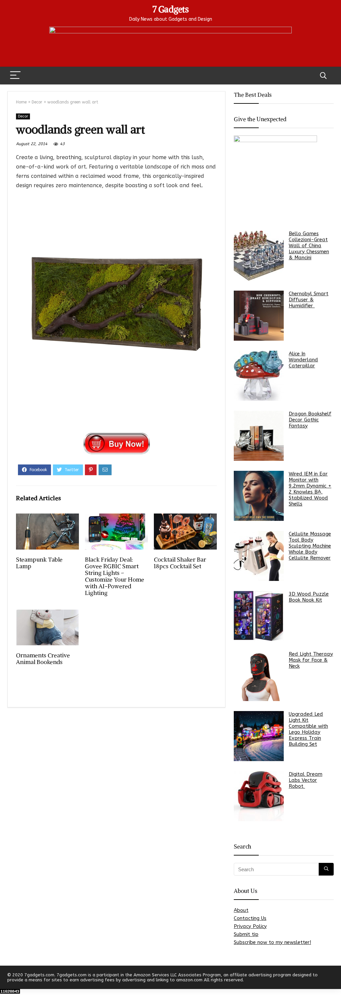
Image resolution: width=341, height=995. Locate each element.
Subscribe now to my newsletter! (272, 942)
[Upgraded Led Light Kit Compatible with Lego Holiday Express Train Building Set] (259, 736)
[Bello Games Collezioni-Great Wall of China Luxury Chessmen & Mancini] (259, 256)
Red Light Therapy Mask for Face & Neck (311, 660)
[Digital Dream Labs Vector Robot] (259, 796)
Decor (37, 102)
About (241, 910)
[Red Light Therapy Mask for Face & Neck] (259, 676)
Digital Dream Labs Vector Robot (305, 780)
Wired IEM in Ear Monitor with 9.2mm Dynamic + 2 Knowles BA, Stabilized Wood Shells (310, 489)
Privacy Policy (250, 926)
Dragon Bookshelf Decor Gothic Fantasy (310, 420)
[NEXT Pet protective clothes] (334, 978)
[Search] (323, 75)
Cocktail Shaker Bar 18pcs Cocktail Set (180, 563)
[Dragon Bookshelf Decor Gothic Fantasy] (259, 436)
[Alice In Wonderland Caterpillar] (259, 376)
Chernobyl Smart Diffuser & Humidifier (308, 300)
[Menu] (15, 75)
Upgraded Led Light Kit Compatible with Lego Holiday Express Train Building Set (308, 729)
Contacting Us (250, 918)
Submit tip (246, 934)
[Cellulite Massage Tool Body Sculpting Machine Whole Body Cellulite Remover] (259, 556)
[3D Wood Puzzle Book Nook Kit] (259, 616)
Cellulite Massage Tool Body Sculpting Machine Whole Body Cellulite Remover (310, 546)
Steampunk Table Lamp (39, 563)
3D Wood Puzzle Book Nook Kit (309, 597)
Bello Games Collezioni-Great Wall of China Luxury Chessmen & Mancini (309, 246)
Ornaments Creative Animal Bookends (43, 659)
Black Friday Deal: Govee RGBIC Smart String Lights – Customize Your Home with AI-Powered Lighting (114, 576)
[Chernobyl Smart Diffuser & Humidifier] (259, 316)
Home (21, 102)
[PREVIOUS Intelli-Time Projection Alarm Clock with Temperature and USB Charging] (6, 978)
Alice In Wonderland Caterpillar (303, 360)
